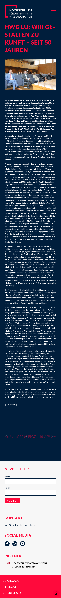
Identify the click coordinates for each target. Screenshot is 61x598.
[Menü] (54, 10)
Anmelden (12, 500)
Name (7, 487)
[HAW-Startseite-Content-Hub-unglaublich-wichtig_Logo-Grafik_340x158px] (23, 11)
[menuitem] (54, 10)
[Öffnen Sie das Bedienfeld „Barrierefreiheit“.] (56, 593)
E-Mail (8, 476)
